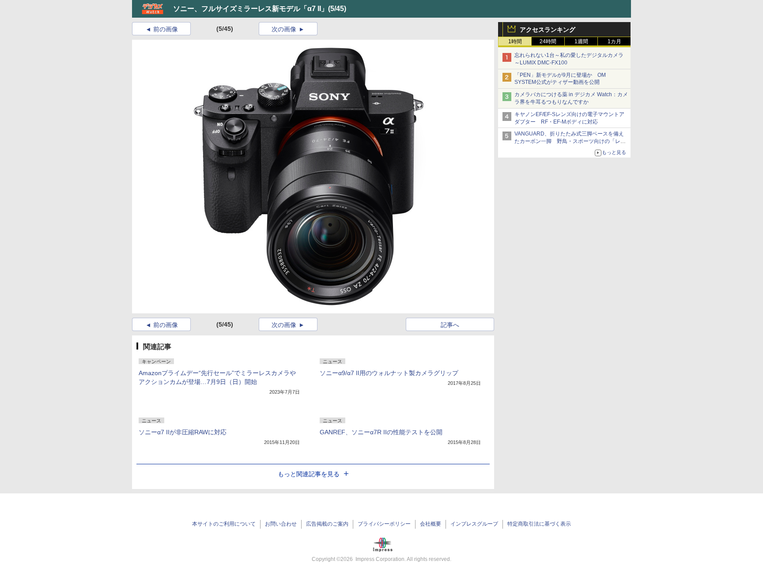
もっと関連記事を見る (309, 474)
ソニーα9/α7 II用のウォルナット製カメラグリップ (389, 372)
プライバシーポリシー (384, 524)
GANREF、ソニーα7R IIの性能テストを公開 (381, 432)
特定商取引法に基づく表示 (539, 524)
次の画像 (284, 29)
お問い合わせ (281, 524)
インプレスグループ (474, 524)
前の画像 (165, 29)
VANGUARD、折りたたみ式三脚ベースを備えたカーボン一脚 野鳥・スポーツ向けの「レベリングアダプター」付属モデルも (570, 141)
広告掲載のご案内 (327, 524)
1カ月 (614, 41)
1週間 (581, 41)
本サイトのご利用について (224, 524)
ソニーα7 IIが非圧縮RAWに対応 (183, 432)
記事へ (450, 324)
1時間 (515, 41)
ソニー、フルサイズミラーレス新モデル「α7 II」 (250, 8)
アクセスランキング (547, 29)
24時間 (548, 41)
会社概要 (430, 524)
